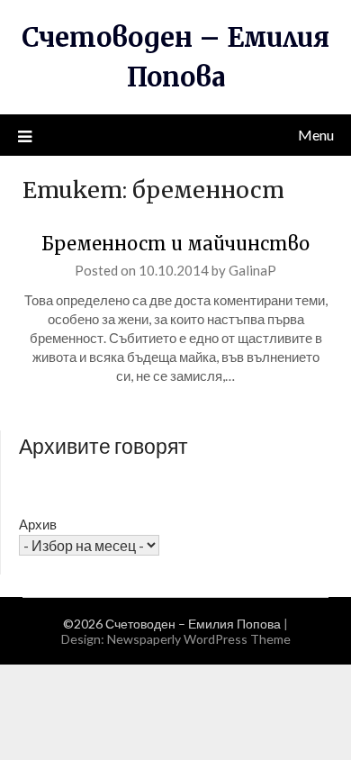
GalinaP (252, 270)
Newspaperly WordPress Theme (199, 639)
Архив (38, 524)
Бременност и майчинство (175, 243)
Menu (316, 134)
